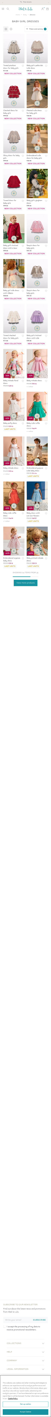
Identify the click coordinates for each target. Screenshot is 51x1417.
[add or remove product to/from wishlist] (22, 65)
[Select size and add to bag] (14, 58)
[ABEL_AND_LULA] (26, 8)
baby (25, 15)
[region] (25, 1396)
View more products (25, 583)
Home (18, 15)
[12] (11, 29)
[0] (47, 8)
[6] (5, 29)
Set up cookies (25, 1404)
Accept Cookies (25, 1412)
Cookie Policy (13, 1398)
